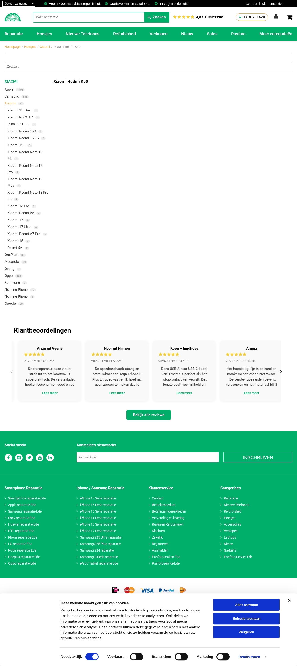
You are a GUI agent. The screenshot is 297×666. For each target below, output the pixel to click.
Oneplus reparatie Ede (24, 557)
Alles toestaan (246, 605)
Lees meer (45, 393)
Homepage (12, 47)
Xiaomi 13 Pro (21, 206)
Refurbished (124, 33)
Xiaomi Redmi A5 (23, 213)
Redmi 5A (17, 248)
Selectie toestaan (246, 618)
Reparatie (14, 33)
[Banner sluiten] (289, 600)
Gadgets (230, 550)
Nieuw (187, 33)
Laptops (230, 537)
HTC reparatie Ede (21, 531)
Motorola (15, 262)
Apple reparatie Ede (22, 505)
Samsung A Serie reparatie (99, 557)
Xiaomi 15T (18, 145)
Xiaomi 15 (17, 241)
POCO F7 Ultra (21, 124)
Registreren (160, 544)
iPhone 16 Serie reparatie (98, 505)
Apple (14, 89)
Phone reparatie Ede (22, 537)
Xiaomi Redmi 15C (24, 131)
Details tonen (249, 657)
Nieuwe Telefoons (82, 33)
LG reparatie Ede (20, 544)
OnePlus (14, 255)
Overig (12, 269)
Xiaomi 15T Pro (22, 110)
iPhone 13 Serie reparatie (98, 524)
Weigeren (246, 632)
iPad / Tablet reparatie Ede (99, 563)
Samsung (16, 96)
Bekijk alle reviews (148, 415)
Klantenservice (272, 4)
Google (14, 303)
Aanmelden (160, 550)
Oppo (13, 276)
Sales (212, 33)
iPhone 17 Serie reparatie (98, 498)
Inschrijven (258, 457)
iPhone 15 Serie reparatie (98, 511)
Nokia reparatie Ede (22, 550)
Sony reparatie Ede (21, 518)
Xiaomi (45, 47)
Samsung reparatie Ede (25, 511)
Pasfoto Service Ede (238, 557)
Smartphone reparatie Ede (27, 498)
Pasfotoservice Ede (166, 563)
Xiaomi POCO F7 (22, 117)
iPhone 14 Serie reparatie (98, 518)
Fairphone (15, 283)
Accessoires (232, 524)
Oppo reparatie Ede (22, 563)
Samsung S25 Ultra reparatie (100, 537)
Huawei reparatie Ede (23, 524)
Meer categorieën (275, 33)
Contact (251, 4)
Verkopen (159, 33)
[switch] (136, 656)
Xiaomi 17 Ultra (22, 227)
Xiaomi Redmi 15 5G (25, 138)
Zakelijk (157, 537)
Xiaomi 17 (17, 220)
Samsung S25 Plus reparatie (100, 544)
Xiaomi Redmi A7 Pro (26, 234)
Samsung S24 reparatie (97, 550)
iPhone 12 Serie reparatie (98, 531)
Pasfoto (238, 33)
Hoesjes (44, 33)
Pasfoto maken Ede (166, 557)
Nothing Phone (19, 289)
